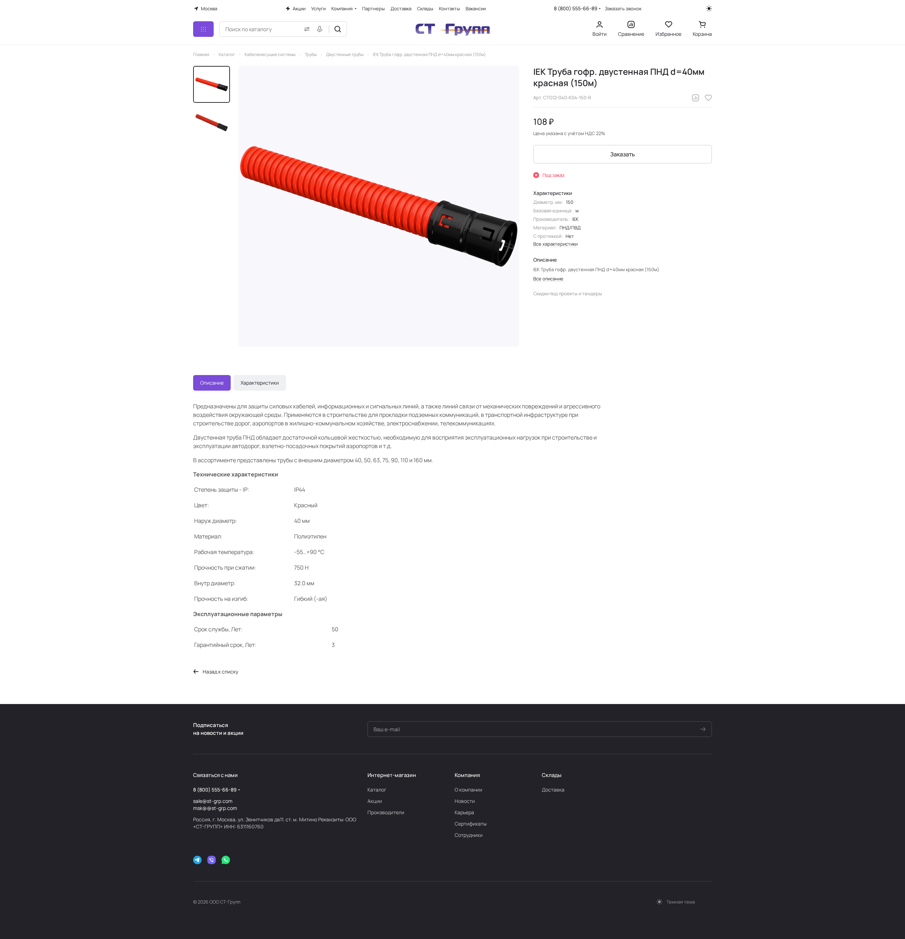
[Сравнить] (695, 97)
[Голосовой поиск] (321, 29)
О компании (468, 789)
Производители (385, 812)
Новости (465, 801)
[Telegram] (197, 860)
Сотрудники (469, 835)
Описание (212, 382)
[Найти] (338, 29)
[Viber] (211, 860)
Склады (551, 775)
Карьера (464, 812)
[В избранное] (708, 97)
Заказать (622, 154)
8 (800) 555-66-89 (575, 8)
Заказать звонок (623, 9)
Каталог (377, 789)
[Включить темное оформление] (709, 8)
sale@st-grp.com (212, 801)
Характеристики (260, 382)
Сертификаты (471, 823)
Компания (467, 775)
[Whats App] (225, 860)
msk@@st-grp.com (215, 808)
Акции (374, 801)
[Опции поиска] (305, 29)
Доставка (553, 789)
